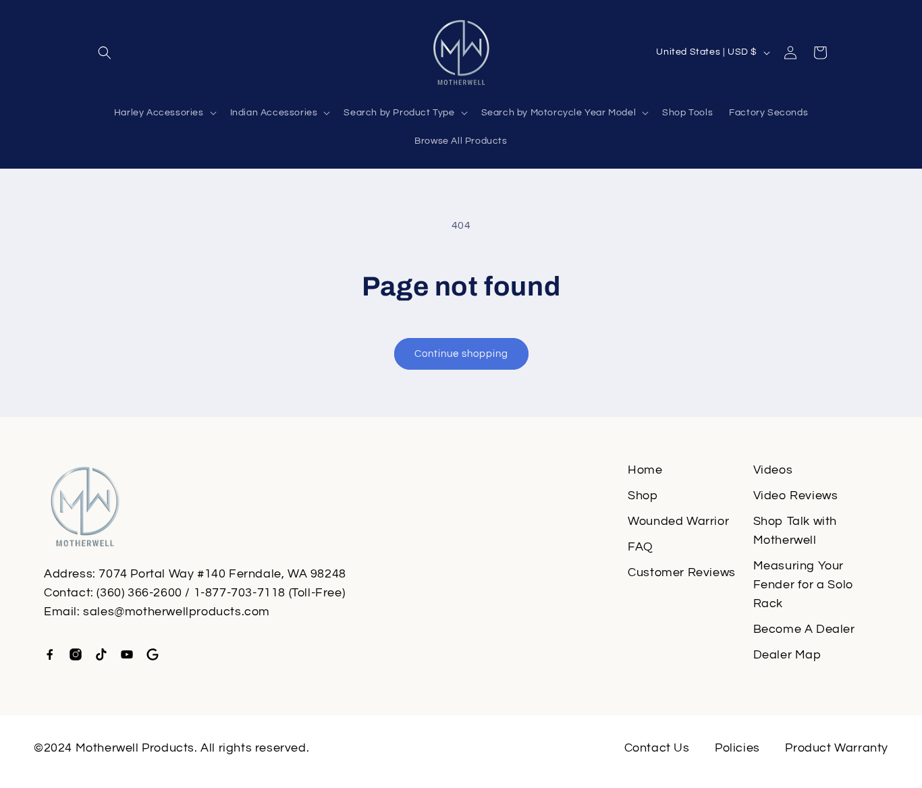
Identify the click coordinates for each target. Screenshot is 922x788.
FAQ (640, 546)
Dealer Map (787, 654)
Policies (737, 747)
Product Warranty (836, 747)
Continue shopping (461, 354)
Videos (773, 469)
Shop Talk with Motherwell (795, 530)
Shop (642, 495)
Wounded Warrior (678, 521)
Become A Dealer (804, 629)
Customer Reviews (682, 572)
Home (645, 469)
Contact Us (657, 747)
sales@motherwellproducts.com (176, 611)
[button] (104, 52)
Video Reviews (795, 495)
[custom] (50, 654)
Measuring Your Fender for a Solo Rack (803, 584)
